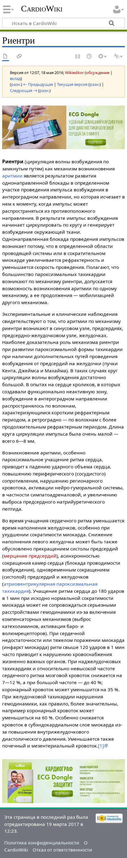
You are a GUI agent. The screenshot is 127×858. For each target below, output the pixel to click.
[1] (101, 746)
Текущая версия (72, 84)
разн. (16, 84)
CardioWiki (42, 8)
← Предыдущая (38, 84)
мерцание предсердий (30, 556)
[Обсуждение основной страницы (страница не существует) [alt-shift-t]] (19, 56)
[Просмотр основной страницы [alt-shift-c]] (5, 56)
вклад (15, 78)
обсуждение (97, 72)
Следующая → (23, 90)
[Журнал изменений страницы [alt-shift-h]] (89, 56)
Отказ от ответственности (62, 850)
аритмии (12, 176)
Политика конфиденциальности (41, 842)
